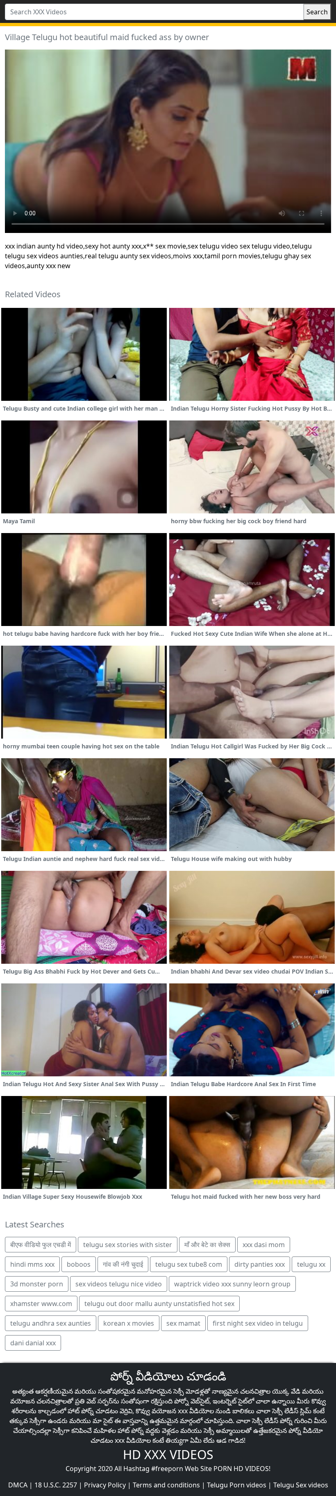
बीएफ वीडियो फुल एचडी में (40, 1244)
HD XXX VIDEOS (168, 1454)
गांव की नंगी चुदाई (123, 1264)
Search (317, 11)
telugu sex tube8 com (188, 1264)
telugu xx (311, 1264)
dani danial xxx (33, 1342)
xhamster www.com (41, 1303)
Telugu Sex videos (300, 1484)
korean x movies (128, 1323)
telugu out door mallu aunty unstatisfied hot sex (159, 1303)
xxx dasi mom (264, 1244)
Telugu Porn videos (236, 1484)
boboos (79, 1264)
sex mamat (183, 1323)
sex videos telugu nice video (118, 1283)
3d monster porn (36, 1283)
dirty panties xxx (259, 1264)
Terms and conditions (166, 1484)
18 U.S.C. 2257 (55, 1484)
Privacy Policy (105, 1484)
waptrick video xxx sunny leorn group (232, 1283)
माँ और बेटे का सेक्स (207, 1244)
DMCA (17, 1484)
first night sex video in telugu (258, 1323)
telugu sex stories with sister (127, 1244)
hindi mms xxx (32, 1264)
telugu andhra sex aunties (50, 1323)
